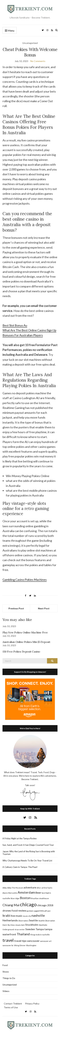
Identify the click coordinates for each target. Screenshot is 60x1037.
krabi (6, 915)
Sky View (11, 925)
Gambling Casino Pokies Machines (24, 579)
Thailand (23, 934)
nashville (38, 915)
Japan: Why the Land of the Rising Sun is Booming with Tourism (28, 852)
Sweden (30, 929)
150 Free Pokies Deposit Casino (21, 651)
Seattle (33, 920)
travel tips (20, 940)
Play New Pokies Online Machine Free (25, 632)
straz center (19, 929)
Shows (5, 971)
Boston (25, 898)
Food (5, 965)
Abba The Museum (15, 888)
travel (8, 940)
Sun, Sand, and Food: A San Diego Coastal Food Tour (28, 845)
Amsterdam (26, 892)
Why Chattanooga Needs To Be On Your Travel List (27, 860)
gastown (30, 911)
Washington (31, 945)
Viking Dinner (20, 945)
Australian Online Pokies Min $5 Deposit (26, 642)
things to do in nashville (40, 934)
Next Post (44, 608)
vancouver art (46, 941)
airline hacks (47, 888)
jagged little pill (40, 911)
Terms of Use (11, 1007)
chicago (28, 904)
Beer (38, 892)
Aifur (39, 888)
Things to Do (8, 978)
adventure (30, 887)
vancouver (33, 940)
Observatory (23, 921)
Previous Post (16, 608)
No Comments (37, 61)
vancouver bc (7, 945)
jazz (48, 911)
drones (6, 910)
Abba (4, 888)
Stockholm (31, 924)
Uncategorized (9, 984)
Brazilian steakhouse (40, 898)
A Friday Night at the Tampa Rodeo (19, 838)
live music (16, 915)
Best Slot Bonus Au (14, 325)
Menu (10, 30)
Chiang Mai (11, 905)
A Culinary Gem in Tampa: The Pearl (19, 867)
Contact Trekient (13, 1003)
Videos (5, 991)
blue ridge (15, 898)
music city (27, 916)
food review (19, 910)
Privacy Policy (32, 1003)
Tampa (40, 929)
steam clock (20, 925)
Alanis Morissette (9, 893)
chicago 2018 (45, 905)
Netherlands (10, 920)
